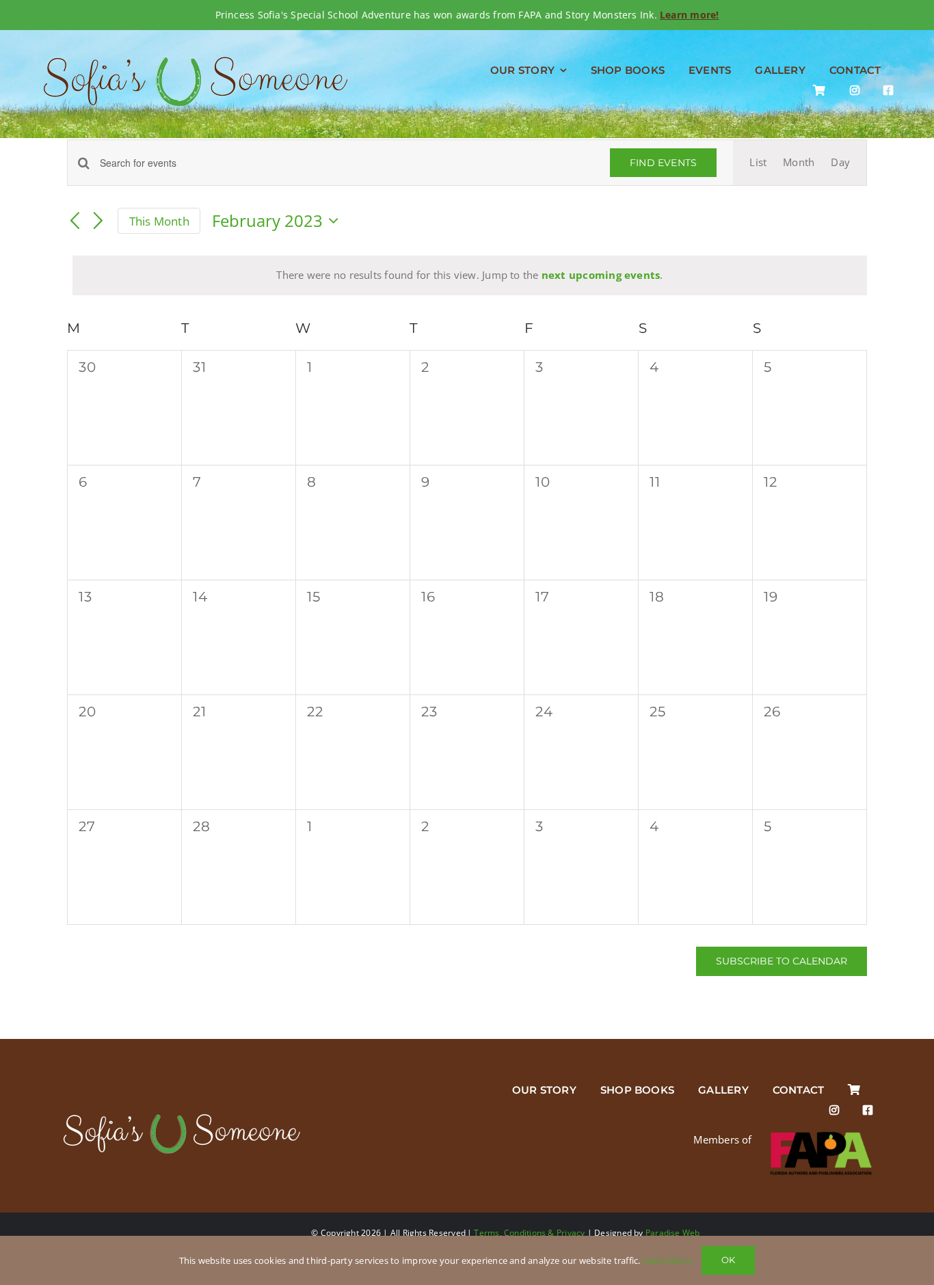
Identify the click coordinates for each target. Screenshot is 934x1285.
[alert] (469, 275)
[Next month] (98, 221)
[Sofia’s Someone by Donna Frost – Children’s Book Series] (181, 1114)
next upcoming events (601, 275)
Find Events (663, 163)
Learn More (667, 1260)
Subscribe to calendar (781, 961)
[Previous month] (75, 221)
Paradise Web (672, 1233)
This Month (159, 221)
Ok (728, 1259)
